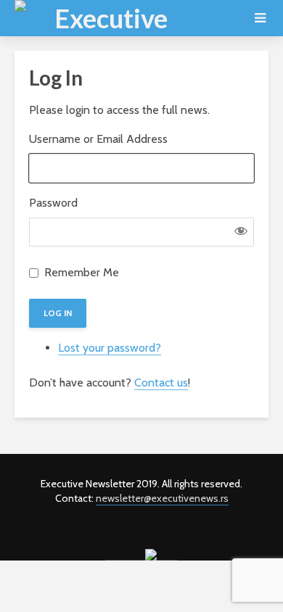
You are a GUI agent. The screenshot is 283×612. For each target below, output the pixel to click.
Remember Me (81, 272)
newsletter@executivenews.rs (162, 498)
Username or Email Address (98, 139)
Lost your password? (109, 348)
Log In (58, 312)
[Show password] (241, 232)
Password (53, 203)
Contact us (161, 382)
